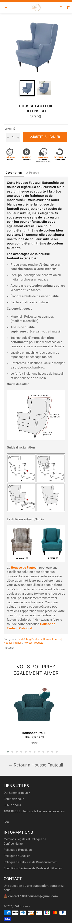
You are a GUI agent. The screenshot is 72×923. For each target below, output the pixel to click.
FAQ (6, 822)
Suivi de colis (12, 805)
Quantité (10, 129)
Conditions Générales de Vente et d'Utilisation (33, 868)
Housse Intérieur (13, 642)
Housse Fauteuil (52, 639)
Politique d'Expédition (18, 850)
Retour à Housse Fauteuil (38, 765)
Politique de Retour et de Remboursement (30, 862)
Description (14, 172)
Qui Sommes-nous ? (17, 793)
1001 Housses (21, 906)
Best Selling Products (30, 639)
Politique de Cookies (17, 856)
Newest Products (33, 642)
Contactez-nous (14, 799)
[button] (8, 752)
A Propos (32, 172)
